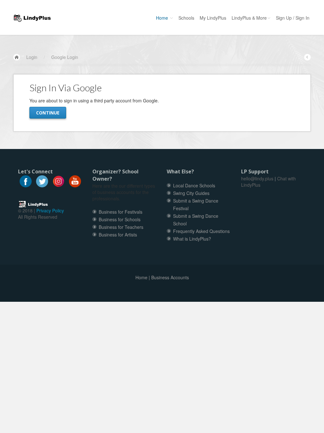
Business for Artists (118, 234)
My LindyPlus (213, 18)
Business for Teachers (121, 227)
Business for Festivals (120, 212)
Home (162, 18)
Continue (47, 113)
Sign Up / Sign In (292, 18)
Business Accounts (170, 277)
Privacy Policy (50, 210)
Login (31, 57)
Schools (186, 18)
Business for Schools (119, 219)
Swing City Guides (191, 193)
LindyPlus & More (249, 18)
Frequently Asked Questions (201, 231)
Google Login (64, 57)
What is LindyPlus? (192, 239)
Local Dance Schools (194, 185)
